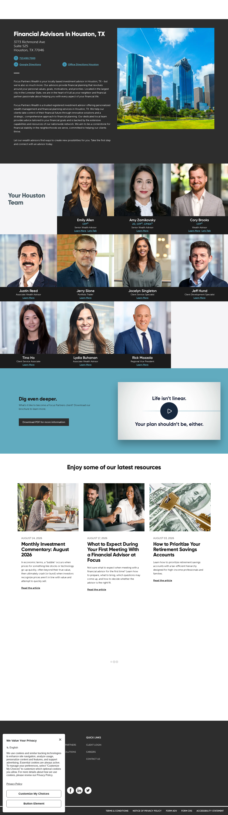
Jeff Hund (199, 291)
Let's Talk (92, 230)
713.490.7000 (27, 58)
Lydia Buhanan (85, 358)
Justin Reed (28, 291)
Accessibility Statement (210, 811)
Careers (91, 752)
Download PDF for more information (44, 422)
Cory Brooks (199, 220)
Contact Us (93, 759)
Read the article (30, 587)
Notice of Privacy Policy (147, 811)
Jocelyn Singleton (142, 291)
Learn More (80, 230)
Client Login (93, 745)
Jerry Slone (85, 291)
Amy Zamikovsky (142, 220)
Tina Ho (28, 358)
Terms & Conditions (117, 811)
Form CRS (186, 811)
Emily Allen (85, 220)
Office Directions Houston (83, 64)
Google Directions (30, 64)
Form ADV (171, 811)
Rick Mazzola (142, 358)
